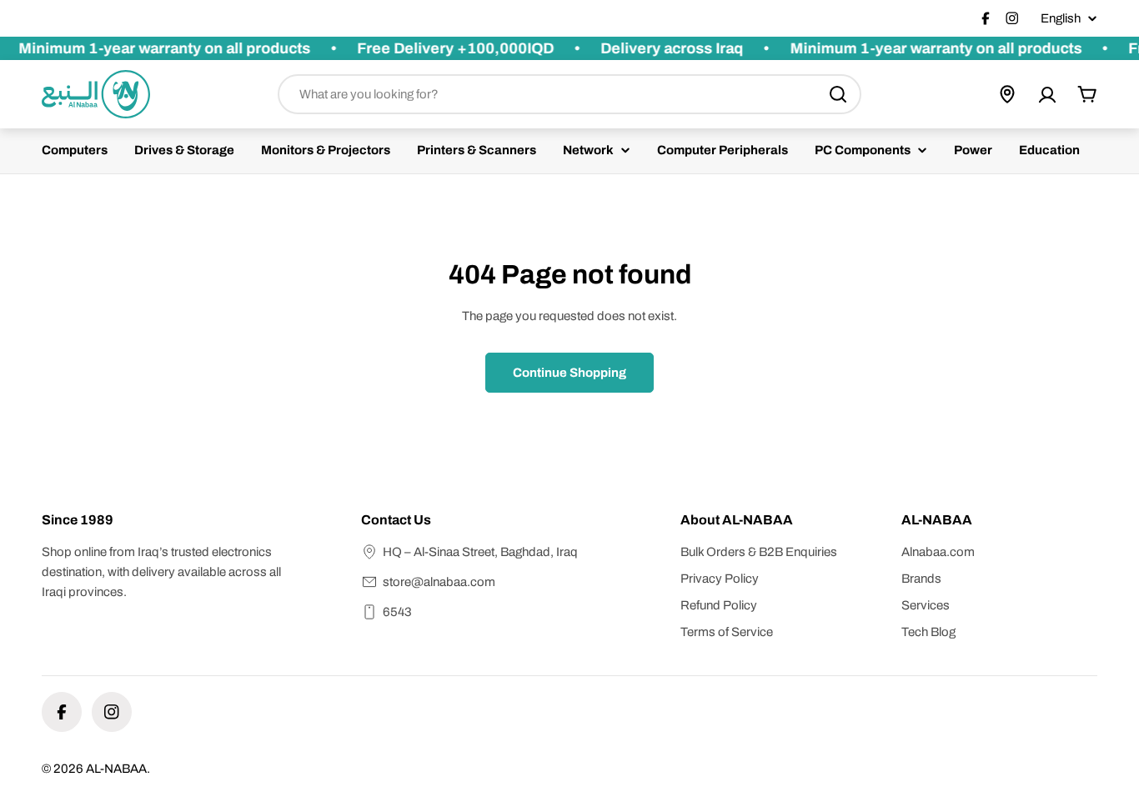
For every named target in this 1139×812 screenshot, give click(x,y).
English (1061, 19)
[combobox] (569, 94)
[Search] (838, 94)
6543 (397, 612)
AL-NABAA (116, 768)
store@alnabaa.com (439, 582)
